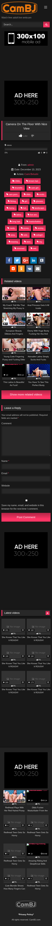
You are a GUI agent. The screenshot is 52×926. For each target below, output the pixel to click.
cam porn (13, 194)
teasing (14, 241)
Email (5, 473)
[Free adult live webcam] (21, 8)
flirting (13, 201)
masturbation (35, 221)
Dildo (17, 181)
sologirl (39, 235)
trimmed (20, 248)
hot (24, 208)
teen (29, 241)
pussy (26, 228)
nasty (12, 228)
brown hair (33, 181)
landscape (39, 208)
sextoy (40, 228)
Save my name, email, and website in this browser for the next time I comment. (22, 507)
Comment (6, 423)
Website (5, 485)
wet (34, 248)
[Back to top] (43, 917)
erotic (41, 194)
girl (26, 201)
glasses (39, 201)
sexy (13, 235)
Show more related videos (26, 394)
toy (40, 241)
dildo (28, 194)
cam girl (34, 188)
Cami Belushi (31, 174)
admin (30, 165)
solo (25, 235)
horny (11, 208)
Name (5, 461)
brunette (18, 188)
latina (18, 214)
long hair (16, 221)
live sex (33, 214)
